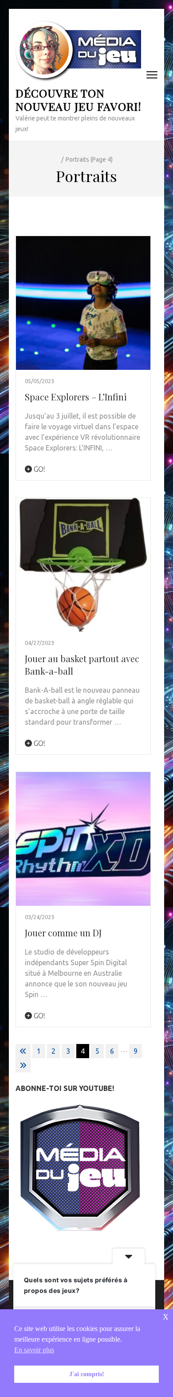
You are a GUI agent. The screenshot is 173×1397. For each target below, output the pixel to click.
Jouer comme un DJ (63, 933)
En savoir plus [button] (34, 1350)
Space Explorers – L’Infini (76, 397)
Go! (38, 469)
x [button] (166, 1316)
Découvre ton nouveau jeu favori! (79, 99)
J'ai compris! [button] (86, 1374)
